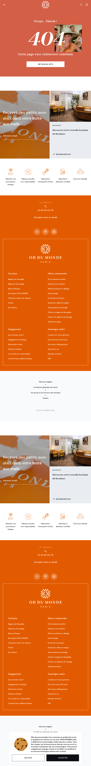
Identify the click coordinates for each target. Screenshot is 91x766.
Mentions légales (45, 382)
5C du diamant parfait (57, 279)
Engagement (14, 329)
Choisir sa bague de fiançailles (59, 312)
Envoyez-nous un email (45, 217)
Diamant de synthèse (56, 284)
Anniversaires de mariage (57, 307)
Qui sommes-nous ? (16, 335)
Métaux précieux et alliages (58, 289)
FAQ (49, 358)
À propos (12, 273)
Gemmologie (53, 293)
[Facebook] (37, 231)
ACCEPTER (62, 758)
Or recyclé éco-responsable (19, 354)
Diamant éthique (14, 349)
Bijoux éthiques (14, 289)
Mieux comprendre (57, 273)
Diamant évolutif (54, 354)
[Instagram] (54, 231)
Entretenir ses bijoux (56, 298)
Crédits (45, 398)
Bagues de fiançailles (16, 279)
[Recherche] (81, 4)
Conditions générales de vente (45, 387)
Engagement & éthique (17, 340)
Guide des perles (54, 322)
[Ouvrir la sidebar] (4, 4)
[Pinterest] (45, 231)
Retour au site (45, 64)
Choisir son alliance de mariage (60, 317)
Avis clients (12, 307)
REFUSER (28, 758)
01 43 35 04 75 (45, 206)
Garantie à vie (53, 349)
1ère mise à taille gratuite (58, 344)
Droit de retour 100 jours (58, 340)
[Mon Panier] (86, 4)
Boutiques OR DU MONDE (18, 293)
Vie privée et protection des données (45, 393)
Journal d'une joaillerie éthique (20, 358)
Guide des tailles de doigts (58, 303)
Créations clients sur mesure (19, 298)
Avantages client (56, 329)
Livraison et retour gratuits (58, 335)
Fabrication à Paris (15, 344)
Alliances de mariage (16, 284)
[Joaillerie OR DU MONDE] (45, 253)
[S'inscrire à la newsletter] (45, 135)
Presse (10, 303)
